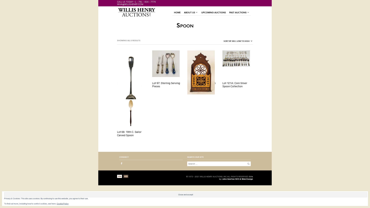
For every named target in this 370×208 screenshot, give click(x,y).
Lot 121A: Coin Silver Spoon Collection (234, 85)
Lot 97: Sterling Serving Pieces (166, 85)
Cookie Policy (63, 204)
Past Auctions (237, 12)
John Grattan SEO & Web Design (237, 179)
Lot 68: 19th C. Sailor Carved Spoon (129, 134)
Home (177, 12)
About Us (189, 12)
